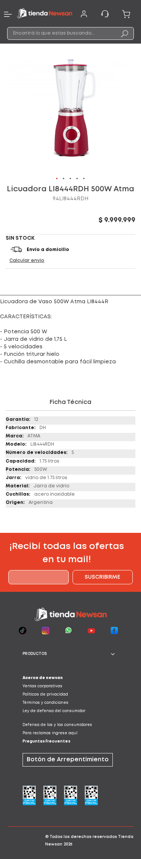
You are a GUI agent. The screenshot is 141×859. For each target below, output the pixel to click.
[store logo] (44, 14)
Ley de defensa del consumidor (54, 711)
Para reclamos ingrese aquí (50, 733)
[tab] (70, 654)
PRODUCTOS (35, 654)
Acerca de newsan (43, 678)
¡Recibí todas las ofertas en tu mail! (66, 553)
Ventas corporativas (42, 686)
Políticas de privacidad (45, 694)
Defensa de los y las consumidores (57, 725)
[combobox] (70, 33)
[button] (57, 179)
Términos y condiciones (45, 703)
